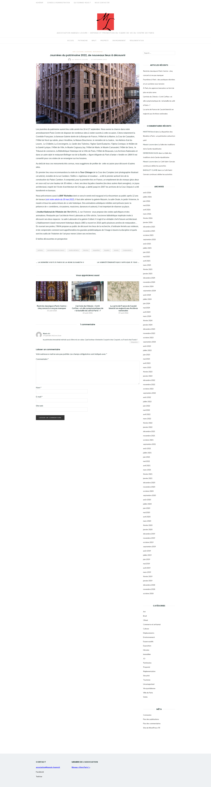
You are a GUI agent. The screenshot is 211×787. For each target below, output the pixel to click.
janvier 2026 (147, 222)
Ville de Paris (148, 693)
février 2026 (147, 218)
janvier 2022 (147, 427)
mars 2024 (147, 316)
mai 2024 (146, 308)
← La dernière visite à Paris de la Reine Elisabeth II (60, 262)
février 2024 (147, 320)
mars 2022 (147, 419)
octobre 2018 (148, 593)
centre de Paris (74, 250)
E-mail (39, 396)
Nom (38, 387)
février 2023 (147, 372)
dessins (85, 250)
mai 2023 (146, 359)
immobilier (147, 654)
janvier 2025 (147, 273)
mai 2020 (146, 512)
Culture (80, 51)
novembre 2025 (149, 231)
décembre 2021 (149, 431)
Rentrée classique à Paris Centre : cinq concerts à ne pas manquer (52, 307)
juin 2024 (146, 303)
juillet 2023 (147, 350)
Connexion (147, 715)
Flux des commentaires (152, 723)
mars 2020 (147, 521)
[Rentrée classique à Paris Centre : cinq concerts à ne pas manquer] (52, 291)
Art (74, 51)
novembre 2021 (149, 436)
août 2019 (147, 551)
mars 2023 (147, 367)
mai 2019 (146, 564)
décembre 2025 (149, 227)
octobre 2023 (148, 337)
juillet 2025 (147, 248)
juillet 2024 (147, 299)
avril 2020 (146, 517)
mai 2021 (146, 461)
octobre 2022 (148, 389)
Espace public (148, 641)
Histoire (88, 51)
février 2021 (147, 474)
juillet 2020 (147, 504)
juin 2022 (146, 406)
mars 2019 (147, 572)
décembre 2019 (149, 534)
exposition (96, 250)
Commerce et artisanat (152, 624)
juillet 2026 (147, 197)
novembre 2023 (149, 333)
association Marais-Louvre (55, 250)
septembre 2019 (149, 546)
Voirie (145, 697)
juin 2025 (146, 252)
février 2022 (147, 423)
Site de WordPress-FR (151, 728)
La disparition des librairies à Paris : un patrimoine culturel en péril (159, 136)
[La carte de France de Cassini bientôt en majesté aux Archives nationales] (123, 291)
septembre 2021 (149, 444)
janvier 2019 (147, 581)
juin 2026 (146, 201)
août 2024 (147, 295)
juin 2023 (146, 355)
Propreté (104, 40)
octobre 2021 (148, 440)
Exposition (147, 646)
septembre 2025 (149, 239)
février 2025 (147, 269)
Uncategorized (148, 684)
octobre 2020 (148, 491)
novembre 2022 (149, 384)
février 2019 (147, 576)
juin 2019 (146, 559)
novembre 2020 (149, 487)
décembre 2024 (149, 278)
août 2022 (147, 397)
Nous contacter (102, 3)
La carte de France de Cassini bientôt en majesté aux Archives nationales (123, 308)
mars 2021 (147, 470)
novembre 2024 (149, 282)
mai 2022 (146, 410)
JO (144, 658)
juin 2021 (146, 457)
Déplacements (148, 633)
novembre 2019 (149, 538)
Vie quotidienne (149, 688)
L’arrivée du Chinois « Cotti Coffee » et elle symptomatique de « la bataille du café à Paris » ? (87, 308)
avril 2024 (146, 312)
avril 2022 (146, 414)
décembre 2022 (149, 380)
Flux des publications (151, 719)
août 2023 (147, 346)
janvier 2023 (147, 376)
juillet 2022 (147, 401)
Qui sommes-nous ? (82, 3)
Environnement (119, 40)
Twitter (39, 776)
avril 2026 (146, 210)
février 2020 (147, 525)
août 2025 (147, 244)
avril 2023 (146, 363)
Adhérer (39, 3)
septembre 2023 (149, 342)
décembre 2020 (149, 482)
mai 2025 (146, 256)
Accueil (70, 40)
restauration (127, 250)
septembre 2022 (149, 393)
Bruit (94, 40)
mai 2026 (146, 205)
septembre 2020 (149, 495)
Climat (145, 620)
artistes (40, 250)
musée (116, 250)
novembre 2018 (149, 589)
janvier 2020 (147, 529)
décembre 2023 (149, 329)
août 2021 (147, 448)
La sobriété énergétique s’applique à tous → (118, 262)
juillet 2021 (147, 453)
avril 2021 (146, 465)
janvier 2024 (147, 325)
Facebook (40, 772)
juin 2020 (146, 508)
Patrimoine (83, 40)
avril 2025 (146, 261)
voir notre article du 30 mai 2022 (60, 199)
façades (106, 250)
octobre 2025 (148, 235)
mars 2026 (147, 214)
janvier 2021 (147, 478)
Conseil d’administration (58, 3)
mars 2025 (147, 265)
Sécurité (146, 676)
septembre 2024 (149, 291)
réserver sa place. (122, 207)
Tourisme (146, 680)
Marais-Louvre (80, 59)
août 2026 (147, 192)
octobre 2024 (148, 286)
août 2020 (147, 500)
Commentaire (42, 359)
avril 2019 (146, 568)
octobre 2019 (148, 542)
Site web (39, 405)
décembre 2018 (149, 585)
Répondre (134, 342)
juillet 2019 (147, 555)
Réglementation (137, 40)
